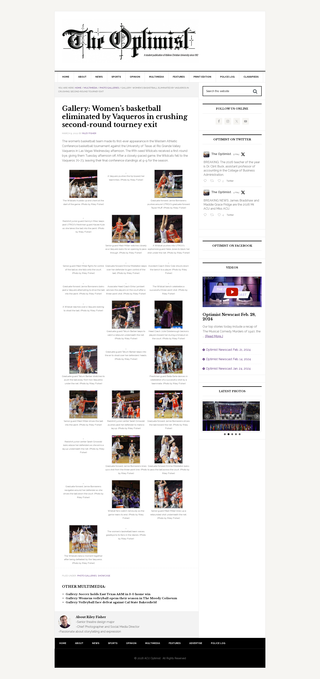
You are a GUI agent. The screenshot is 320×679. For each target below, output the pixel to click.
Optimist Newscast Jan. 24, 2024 (228, 368)
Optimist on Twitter (232, 139)
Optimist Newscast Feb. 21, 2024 (228, 349)
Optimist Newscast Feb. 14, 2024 (228, 359)
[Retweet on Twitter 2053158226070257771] (213, 181)
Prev (207, 416)
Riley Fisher (89, 133)
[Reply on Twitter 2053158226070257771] (206, 181)
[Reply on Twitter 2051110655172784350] (206, 215)
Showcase (104, 575)
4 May (236, 192)
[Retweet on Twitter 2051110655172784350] (213, 215)
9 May (236, 154)
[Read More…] (214, 336)
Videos (232, 267)
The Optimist (221, 154)
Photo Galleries (87, 575)
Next (257, 416)
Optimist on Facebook (232, 245)
